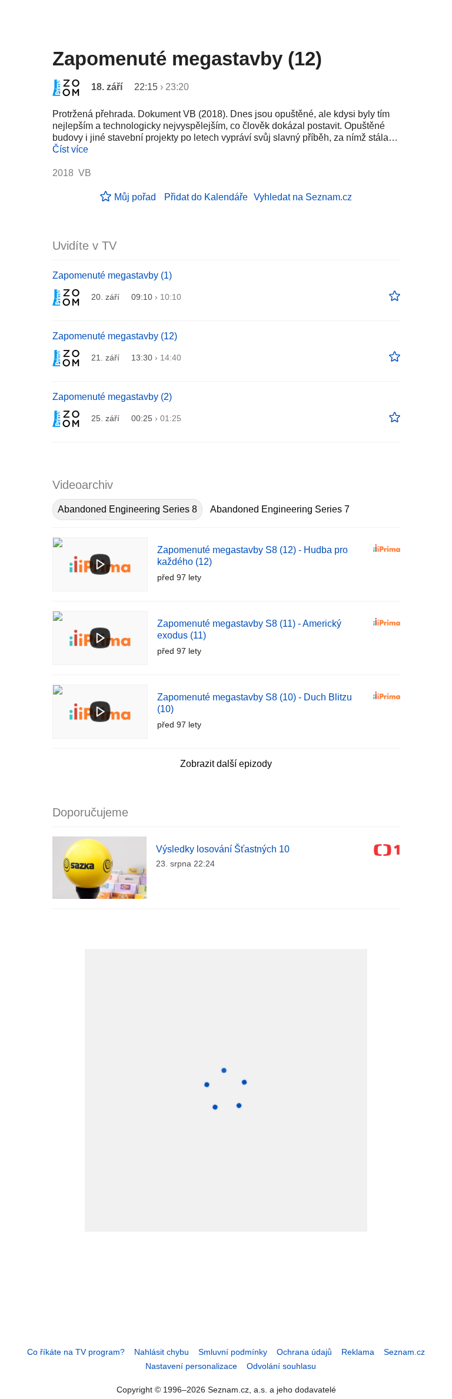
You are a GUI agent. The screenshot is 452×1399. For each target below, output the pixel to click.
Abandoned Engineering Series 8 (127, 509)
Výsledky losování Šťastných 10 (223, 849)
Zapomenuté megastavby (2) (112, 397)
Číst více (70, 149)
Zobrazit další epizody (226, 764)
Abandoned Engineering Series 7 (280, 509)
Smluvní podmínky (232, 1352)
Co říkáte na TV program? (76, 1352)
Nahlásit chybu (161, 1352)
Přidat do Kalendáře (206, 197)
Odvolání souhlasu (281, 1366)
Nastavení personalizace (191, 1366)
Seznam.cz (404, 1352)
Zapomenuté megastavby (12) (114, 336)
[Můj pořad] (394, 296)
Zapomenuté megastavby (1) (112, 275)
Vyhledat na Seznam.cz (303, 197)
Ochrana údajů (304, 1352)
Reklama (357, 1352)
